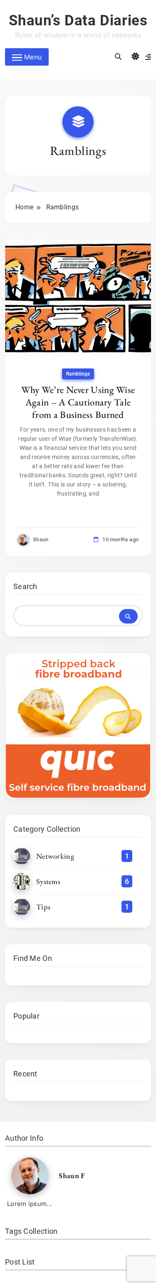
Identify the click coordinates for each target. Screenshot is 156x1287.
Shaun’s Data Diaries (78, 20)
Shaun (41, 539)
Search (25, 586)
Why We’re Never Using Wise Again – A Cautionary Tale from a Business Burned (78, 402)
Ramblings (78, 374)
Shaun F (72, 1175)
